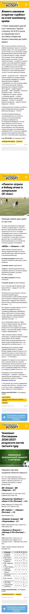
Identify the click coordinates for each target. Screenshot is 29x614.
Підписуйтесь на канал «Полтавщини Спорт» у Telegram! (16, 417)
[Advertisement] (14, 162)
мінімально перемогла (9, 380)
